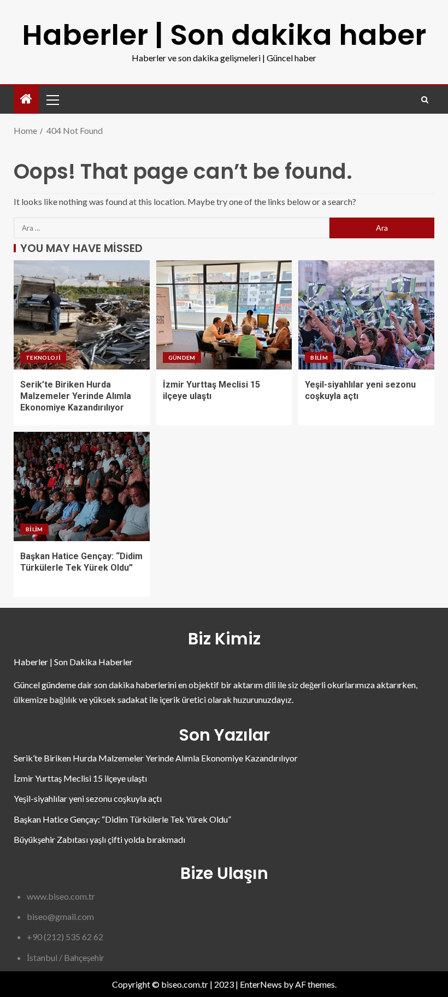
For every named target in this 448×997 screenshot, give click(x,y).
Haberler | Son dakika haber (224, 35)
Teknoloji (43, 357)
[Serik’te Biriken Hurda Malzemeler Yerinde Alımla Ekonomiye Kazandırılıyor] (82, 315)
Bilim (319, 357)
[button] (52, 99)
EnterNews (261, 984)
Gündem (182, 357)
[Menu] (52, 99)
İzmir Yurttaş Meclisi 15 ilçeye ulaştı (80, 778)
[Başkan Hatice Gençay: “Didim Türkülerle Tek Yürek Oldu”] (82, 486)
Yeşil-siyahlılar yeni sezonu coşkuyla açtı (88, 798)
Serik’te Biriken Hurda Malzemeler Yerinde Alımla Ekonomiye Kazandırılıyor (75, 396)
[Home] (26, 99)
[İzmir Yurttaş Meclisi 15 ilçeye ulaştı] (224, 315)
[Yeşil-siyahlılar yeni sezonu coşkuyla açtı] (366, 315)
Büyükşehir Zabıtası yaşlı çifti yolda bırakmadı (99, 839)
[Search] (425, 99)
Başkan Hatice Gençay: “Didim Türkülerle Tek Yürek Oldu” (122, 819)
